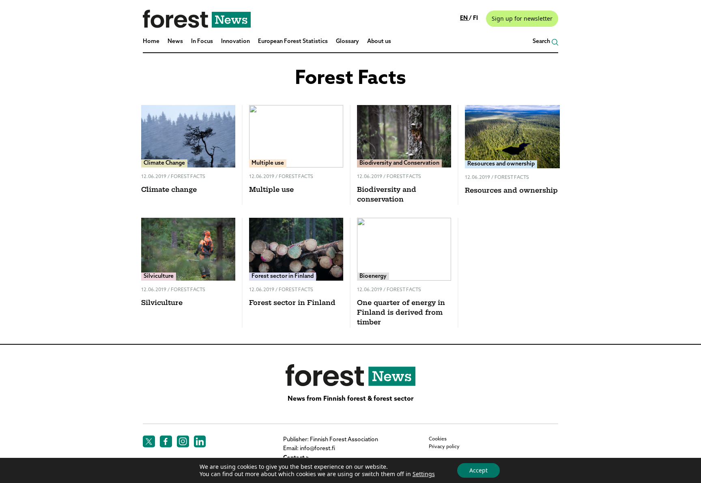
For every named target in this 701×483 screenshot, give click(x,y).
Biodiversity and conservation (386, 195)
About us (379, 42)
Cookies (438, 439)
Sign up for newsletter (522, 18)
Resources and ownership (511, 191)
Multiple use (271, 190)
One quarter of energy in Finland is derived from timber (401, 313)
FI (475, 18)
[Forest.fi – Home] (350, 375)
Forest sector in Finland (292, 303)
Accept (478, 470)
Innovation (235, 42)
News (175, 42)
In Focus (202, 42)
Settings (424, 474)
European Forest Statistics (293, 42)
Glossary (347, 42)
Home (151, 42)
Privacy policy (444, 446)
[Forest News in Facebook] (166, 442)
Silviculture (162, 303)
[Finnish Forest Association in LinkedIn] (200, 442)
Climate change (169, 190)
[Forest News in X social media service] (149, 442)
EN (464, 18)
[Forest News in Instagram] (183, 442)
